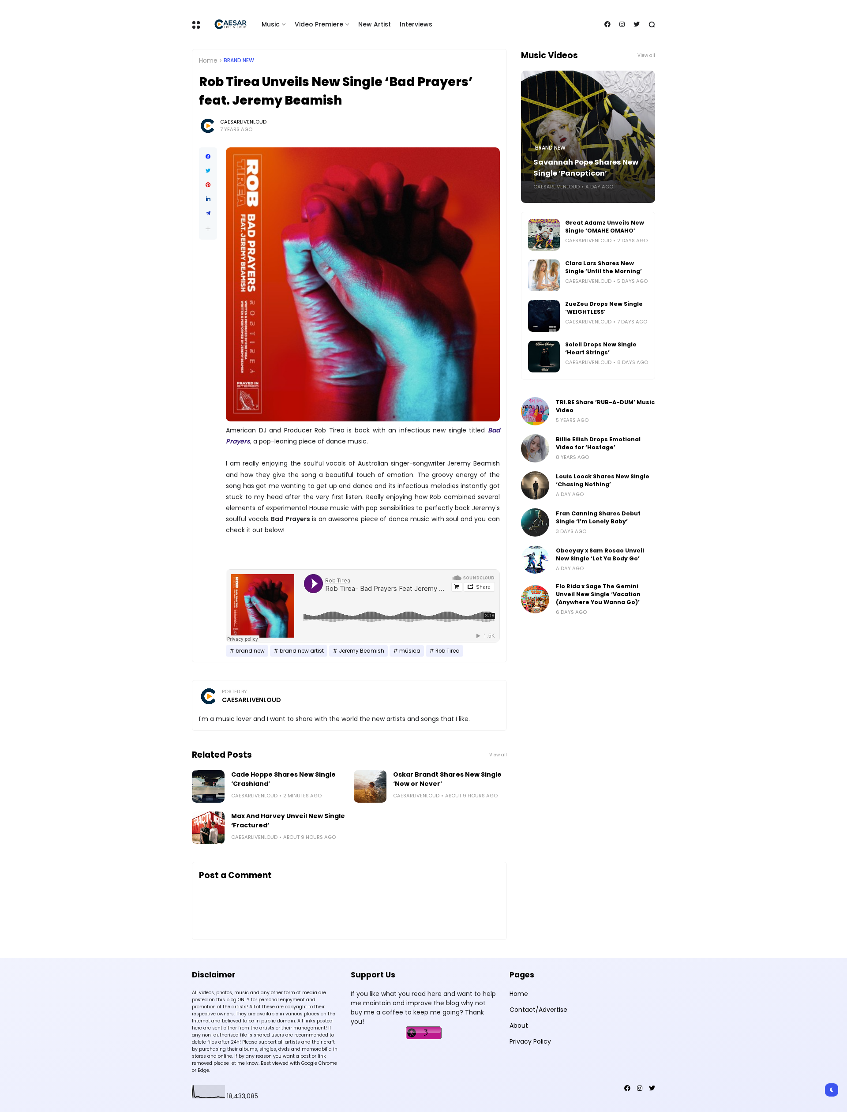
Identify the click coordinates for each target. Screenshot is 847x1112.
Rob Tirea (447, 650)
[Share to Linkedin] (208, 199)
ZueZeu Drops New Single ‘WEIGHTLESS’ (604, 308)
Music (271, 24)
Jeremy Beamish (361, 650)
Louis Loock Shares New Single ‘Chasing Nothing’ (602, 480)
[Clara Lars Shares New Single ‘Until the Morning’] (544, 275)
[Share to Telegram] (208, 213)
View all (498, 754)
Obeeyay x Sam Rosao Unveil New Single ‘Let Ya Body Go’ (600, 554)
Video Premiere (319, 24)
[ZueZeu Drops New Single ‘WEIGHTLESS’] (544, 316)
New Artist (374, 24)
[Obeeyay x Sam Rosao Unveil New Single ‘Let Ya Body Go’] (535, 559)
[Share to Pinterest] (208, 185)
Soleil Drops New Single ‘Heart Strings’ (601, 348)
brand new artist (302, 650)
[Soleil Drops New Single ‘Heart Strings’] (544, 356)
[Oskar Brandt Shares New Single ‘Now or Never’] (370, 786)
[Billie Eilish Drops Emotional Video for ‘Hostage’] (535, 448)
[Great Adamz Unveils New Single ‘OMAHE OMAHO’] (544, 235)
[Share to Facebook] (208, 156)
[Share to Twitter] (208, 170)
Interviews (416, 24)
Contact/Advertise (538, 1009)
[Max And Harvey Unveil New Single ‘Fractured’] (208, 827)
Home (208, 60)
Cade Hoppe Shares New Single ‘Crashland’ (283, 779)
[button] (208, 229)
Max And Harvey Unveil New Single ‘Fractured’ (288, 820)
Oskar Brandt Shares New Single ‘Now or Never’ (447, 779)
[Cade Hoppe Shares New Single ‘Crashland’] (208, 786)
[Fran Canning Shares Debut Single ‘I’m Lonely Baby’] (535, 522)
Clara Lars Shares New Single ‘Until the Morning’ (603, 267)
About (519, 1025)
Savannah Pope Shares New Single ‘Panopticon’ (585, 167)
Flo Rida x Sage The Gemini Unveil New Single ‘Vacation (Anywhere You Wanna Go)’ (598, 594)
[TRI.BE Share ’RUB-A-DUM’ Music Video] (535, 411)
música (409, 650)
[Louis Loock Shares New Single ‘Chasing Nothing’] (535, 485)
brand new (239, 60)
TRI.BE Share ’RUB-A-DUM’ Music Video (605, 406)
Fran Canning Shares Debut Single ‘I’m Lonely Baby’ (598, 517)
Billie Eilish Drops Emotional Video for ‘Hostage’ (598, 443)
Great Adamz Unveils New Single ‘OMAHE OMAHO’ (604, 226)
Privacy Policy (530, 1041)
